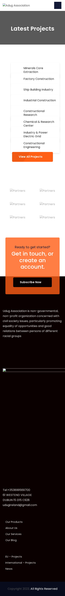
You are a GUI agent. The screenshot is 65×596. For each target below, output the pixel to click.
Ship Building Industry (38, 90)
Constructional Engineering (34, 145)
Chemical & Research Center (38, 124)
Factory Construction (38, 79)
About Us (11, 528)
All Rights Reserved (44, 589)
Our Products (14, 522)
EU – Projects (13, 556)
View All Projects (30, 157)
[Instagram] (19, 347)
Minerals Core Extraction (33, 70)
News (8, 569)
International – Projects (20, 562)
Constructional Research (34, 113)
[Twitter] (12, 347)
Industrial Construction (39, 100)
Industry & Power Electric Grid (35, 134)
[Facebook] (4, 347)
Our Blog (11, 540)
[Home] (16, 5)
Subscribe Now (30, 282)
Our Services (13, 534)
